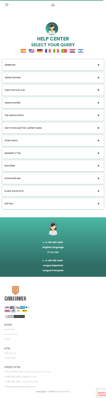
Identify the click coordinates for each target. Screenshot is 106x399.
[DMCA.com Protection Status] (53, 316)
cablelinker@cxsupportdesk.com (20, 386)
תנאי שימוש (9, 329)
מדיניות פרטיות (10, 334)
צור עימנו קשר (10, 353)
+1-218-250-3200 (54, 242)
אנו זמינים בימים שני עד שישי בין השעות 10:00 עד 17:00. (27, 371)
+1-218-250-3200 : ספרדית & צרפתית (21, 381)
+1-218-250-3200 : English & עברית (20, 376)
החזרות (7, 339)
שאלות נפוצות (10, 358)
